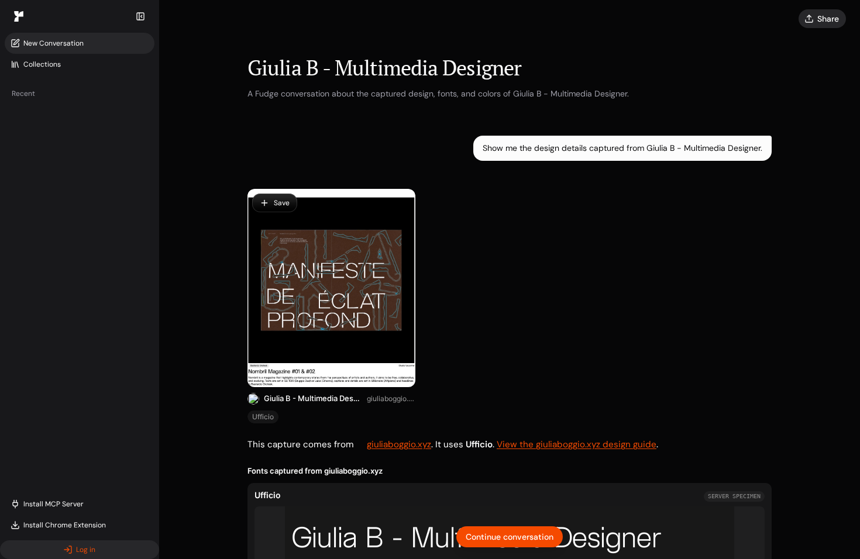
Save (282, 203)
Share (828, 18)
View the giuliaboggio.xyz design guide (576, 444)
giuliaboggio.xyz (391, 398)
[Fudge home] (18, 16)
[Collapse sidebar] (140, 16)
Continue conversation (509, 537)
